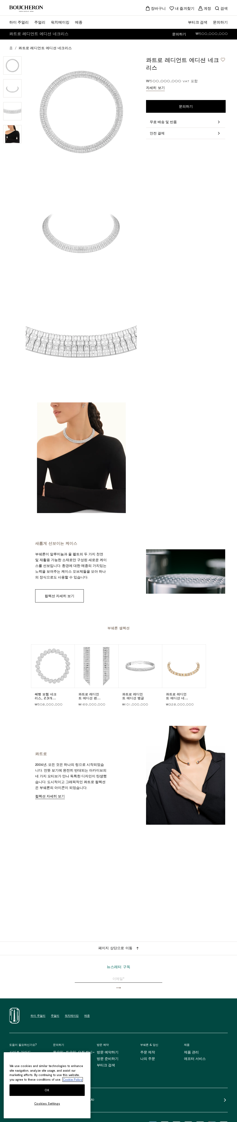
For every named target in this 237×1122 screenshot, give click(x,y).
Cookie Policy (72, 1079)
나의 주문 (147, 1058)
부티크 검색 (106, 1065)
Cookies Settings (47, 1103)
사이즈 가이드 (20, 1052)
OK (47, 1090)
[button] (118, 988)
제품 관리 (191, 1052)
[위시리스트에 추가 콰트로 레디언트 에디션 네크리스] (223, 59)
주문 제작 (147, 1052)
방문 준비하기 (107, 1058)
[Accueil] (14, 1016)
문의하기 (179, 34)
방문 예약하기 (107, 1052)
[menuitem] (155, 8)
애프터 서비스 (195, 1058)
